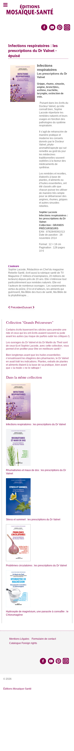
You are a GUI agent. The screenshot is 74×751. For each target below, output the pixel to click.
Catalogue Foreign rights (23, 643)
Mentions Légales (19, 638)
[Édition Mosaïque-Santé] (30, 9)
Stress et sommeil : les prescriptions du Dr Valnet (33, 519)
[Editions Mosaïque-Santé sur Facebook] (44, 27)
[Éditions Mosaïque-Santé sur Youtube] (52, 27)
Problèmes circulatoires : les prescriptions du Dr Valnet (36, 565)
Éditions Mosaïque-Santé (17, 688)
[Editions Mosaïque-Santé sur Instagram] (67, 27)
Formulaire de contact (44, 638)
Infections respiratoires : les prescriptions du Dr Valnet (36, 424)
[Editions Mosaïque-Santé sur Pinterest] (60, 27)
